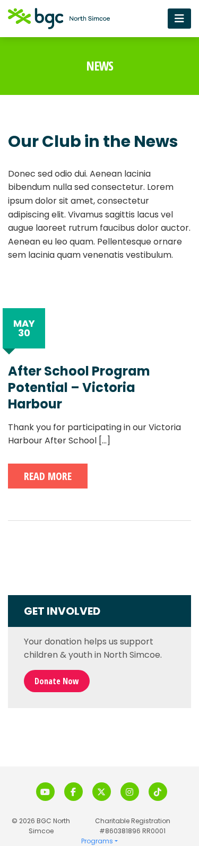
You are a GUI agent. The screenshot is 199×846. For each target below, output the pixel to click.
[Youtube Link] (45, 791)
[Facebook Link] (73, 791)
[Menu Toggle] (179, 18)
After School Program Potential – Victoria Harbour (79, 388)
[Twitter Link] (101, 791)
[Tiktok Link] (158, 791)
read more (48, 476)
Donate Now (56, 681)
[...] (104, 440)
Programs (97, 840)
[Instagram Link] (129, 791)
